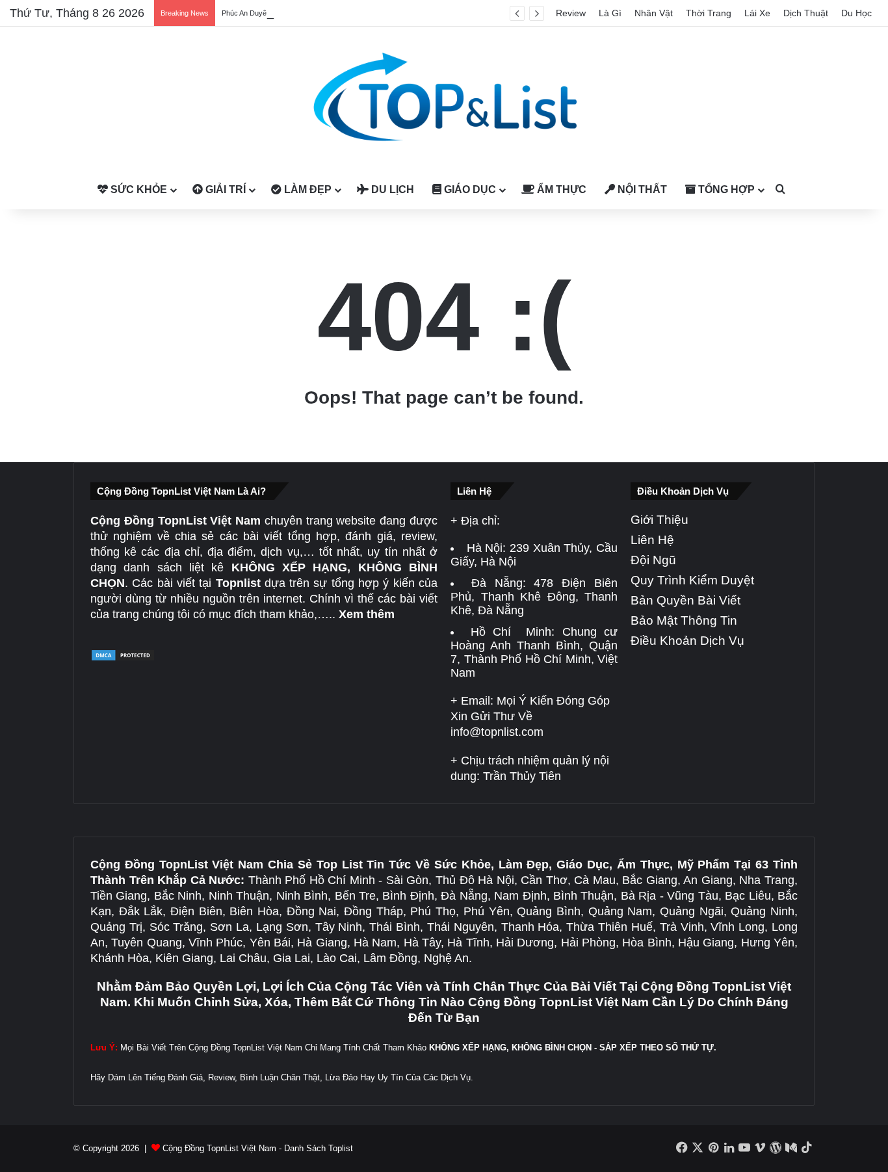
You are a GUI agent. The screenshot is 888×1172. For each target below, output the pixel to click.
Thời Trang (708, 13)
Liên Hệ (652, 540)
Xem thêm (367, 614)
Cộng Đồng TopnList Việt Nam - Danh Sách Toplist (258, 1148)
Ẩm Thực (560, 189)
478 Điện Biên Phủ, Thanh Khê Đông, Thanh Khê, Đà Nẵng (534, 597)
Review (571, 13)
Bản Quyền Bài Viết (685, 600)
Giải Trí (224, 189)
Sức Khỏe (137, 189)
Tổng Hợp (725, 189)
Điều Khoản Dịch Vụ (687, 640)
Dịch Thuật (805, 13)
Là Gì (610, 13)
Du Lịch (391, 189)
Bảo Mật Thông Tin (684, 620)
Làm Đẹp (306, 189)
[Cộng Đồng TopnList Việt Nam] (444, 98)
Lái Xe (757, 13)
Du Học (856, 13)
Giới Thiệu (659, 520)
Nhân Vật (653, 13)
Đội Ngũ (653, 560)
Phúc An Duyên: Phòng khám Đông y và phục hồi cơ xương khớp (325, 13)
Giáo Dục (468, 189)
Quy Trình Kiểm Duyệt (692, 580)
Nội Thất (641, 189)
